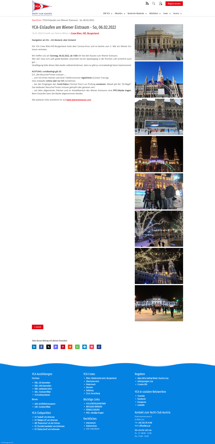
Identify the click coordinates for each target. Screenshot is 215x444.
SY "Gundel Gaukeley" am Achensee (49, 426)
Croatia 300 (142, 384)
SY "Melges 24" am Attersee (46, 420)
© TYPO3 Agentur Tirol (7, 442)
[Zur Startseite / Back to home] (42, 14)
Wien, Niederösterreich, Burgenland (101, 378)
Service (176, 13)
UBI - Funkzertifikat (42, 406)
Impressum (91, 422)
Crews (165, 13)
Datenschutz (91, 426)
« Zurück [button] (37, 327)
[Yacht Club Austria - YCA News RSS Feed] (147, 3)
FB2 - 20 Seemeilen (42, 382)
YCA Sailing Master (42, 395)
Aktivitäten (153, 13)
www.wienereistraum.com (78, 99)
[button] (34, 347)
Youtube (141, 396)
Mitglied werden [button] (174, 3)
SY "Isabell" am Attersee (45, 417)
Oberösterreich (92, 381)
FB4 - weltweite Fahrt (43, 388)
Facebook (142, 399)
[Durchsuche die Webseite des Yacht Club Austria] (154, 3)
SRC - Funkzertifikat (43, 391)
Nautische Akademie (136, 13)
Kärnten (89, 387)
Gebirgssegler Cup (145, 381)
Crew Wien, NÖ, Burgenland (85, 33)
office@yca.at (144, 425)
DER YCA (106, 13)
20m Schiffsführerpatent (45, 403)
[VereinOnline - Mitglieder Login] (161, 3)
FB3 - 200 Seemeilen (43, 385)
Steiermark (90, 384)
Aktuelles (119, 13)
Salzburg (90, 390)
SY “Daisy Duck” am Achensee (47, 429)
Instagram (142, 402)
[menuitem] (108, 13)
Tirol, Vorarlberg (93, 393)
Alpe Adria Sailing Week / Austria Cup (153, 378)
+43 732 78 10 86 (145, 422)
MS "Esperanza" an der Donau (47, 423)
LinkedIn (141, 405)
